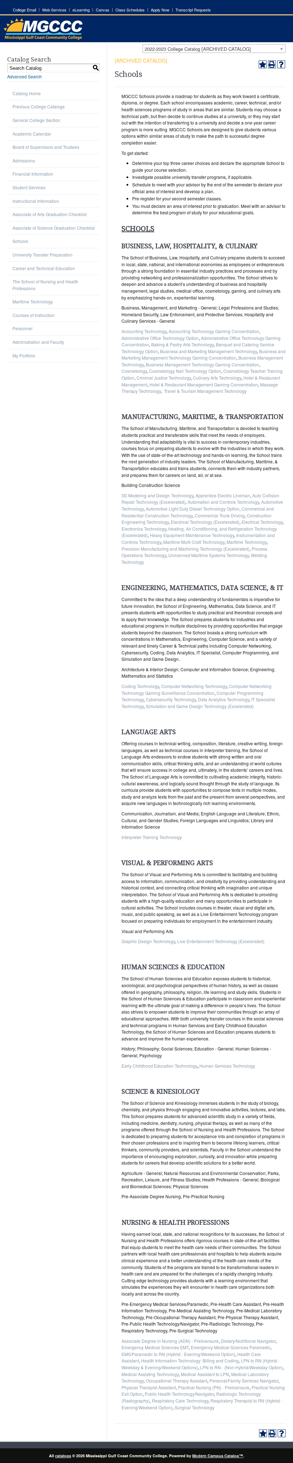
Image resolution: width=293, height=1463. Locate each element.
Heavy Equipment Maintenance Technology (192, 535)
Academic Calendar (32, 134)
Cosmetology (134, 371)
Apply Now (160, 10)
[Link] (43, 38)
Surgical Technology (194, 1407)
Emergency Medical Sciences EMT (155, 1347)
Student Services (29, 187)
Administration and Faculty (38, 342)
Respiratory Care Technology (180, 1401)
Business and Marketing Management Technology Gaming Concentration (203, 354)
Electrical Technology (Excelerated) (205, 522)
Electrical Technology (262, 522)
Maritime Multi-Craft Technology (193, 542)
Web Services (54, 10)
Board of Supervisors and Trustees (46, 147)
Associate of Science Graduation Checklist (54, 228)
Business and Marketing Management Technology (208, 351)
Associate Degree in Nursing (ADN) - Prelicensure (170, 1341)
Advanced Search (24, 76)
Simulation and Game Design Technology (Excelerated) (200, 706)
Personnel (23, 328)
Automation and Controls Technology (223, 502)
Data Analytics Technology (223, 699)
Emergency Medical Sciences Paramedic (230, 1347)
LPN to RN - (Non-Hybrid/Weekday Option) (241, 1367)
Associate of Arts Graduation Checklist (49, 214)
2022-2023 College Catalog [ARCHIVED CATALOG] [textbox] (198, 48)
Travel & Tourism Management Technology (205, 391)
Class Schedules (130, 10)
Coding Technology (140, 686)
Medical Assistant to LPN (205, 1374)
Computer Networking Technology (194, 686)
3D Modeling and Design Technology (157, 495)
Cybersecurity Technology (171, 699)
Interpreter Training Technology (151, 837)
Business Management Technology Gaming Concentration (202, 364)
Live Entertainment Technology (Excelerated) (220, 941)
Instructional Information (36, 201)
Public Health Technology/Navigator (179, 1394)
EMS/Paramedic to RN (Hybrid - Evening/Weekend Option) (178, 1354)
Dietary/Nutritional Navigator (248, 1341)
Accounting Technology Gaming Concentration (214, 331)
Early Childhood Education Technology (159, 1066)
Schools (20, 241)
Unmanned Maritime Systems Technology (208, 555)
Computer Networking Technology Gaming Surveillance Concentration (196, 689)
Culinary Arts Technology (217, 378)
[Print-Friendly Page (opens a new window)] (272, 64)
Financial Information (33, 174)
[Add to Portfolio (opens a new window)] (263, 64)
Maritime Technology (33, 301)
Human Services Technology (227, 1066)
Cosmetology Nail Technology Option (185, 371)
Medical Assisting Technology (150, 1374)
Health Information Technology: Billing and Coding (190, 1360)
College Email (24, 10)
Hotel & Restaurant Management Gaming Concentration (203, 384)
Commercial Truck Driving (220, 515)
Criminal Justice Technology (163, 378)
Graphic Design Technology (148, 941)
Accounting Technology (144, 331)
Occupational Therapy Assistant (176, 1380)
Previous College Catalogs (39, 106)
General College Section (36, 120)
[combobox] (214, 48)
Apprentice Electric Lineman (222, 495)
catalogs (63, 1455)
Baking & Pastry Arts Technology (182, 344)
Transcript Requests (193, 10)
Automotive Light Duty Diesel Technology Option (192, 509)
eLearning (81, 10)
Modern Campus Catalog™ (217, 1455)
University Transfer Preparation (43, 255)
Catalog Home (27, 93)
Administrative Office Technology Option (160, 338)
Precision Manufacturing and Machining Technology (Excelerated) (185, 549)
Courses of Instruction (34, 315)
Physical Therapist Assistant (148, 1387)
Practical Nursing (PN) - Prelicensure (213, 1387)
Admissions (24, 160)
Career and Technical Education (44, 268)
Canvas (102, 10)
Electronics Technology (143, 529)
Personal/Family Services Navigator (243, 1380)
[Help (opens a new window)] (281, 64)
